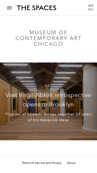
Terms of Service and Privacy (42, 163)
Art (48, 86)
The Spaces (36, 9)
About (71, 163)
